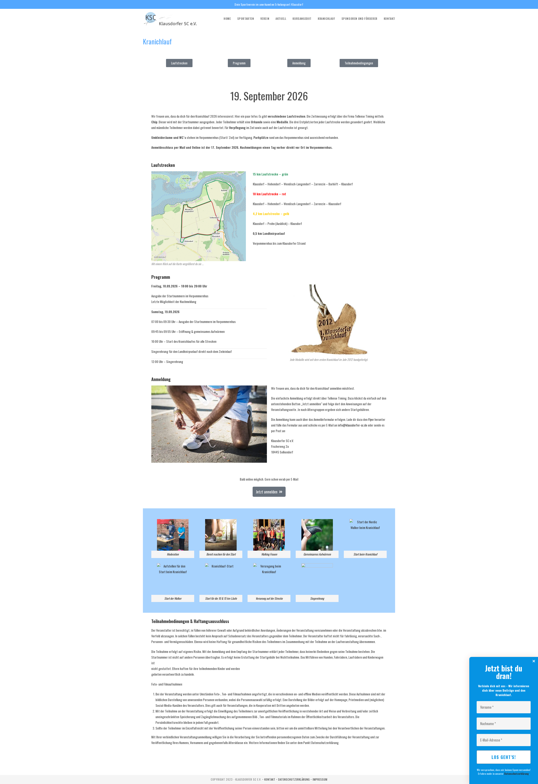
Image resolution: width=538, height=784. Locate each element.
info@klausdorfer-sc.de (352, 425)
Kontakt (270, 779)
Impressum (320, 779)
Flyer (371, 419)
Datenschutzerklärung (516, 773)
